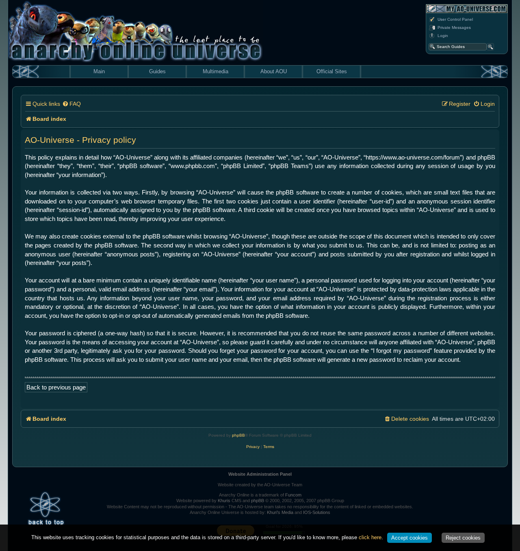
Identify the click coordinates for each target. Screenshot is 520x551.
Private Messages (454, 27)
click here (370, 537)
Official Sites (331, 71)
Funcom (293, 494)
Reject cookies (463, 538)
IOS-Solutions (316, 512)
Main (99, 71)
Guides (157, 71)
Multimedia (215, 71)
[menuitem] (71, 104)
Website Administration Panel (260, 474)
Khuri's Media (280, 512)
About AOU (273, 71)
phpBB (238, 435)
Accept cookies (409, 538)
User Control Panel (455, 19)
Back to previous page (56, 387)
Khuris (224, 500)
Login (443, 35)
